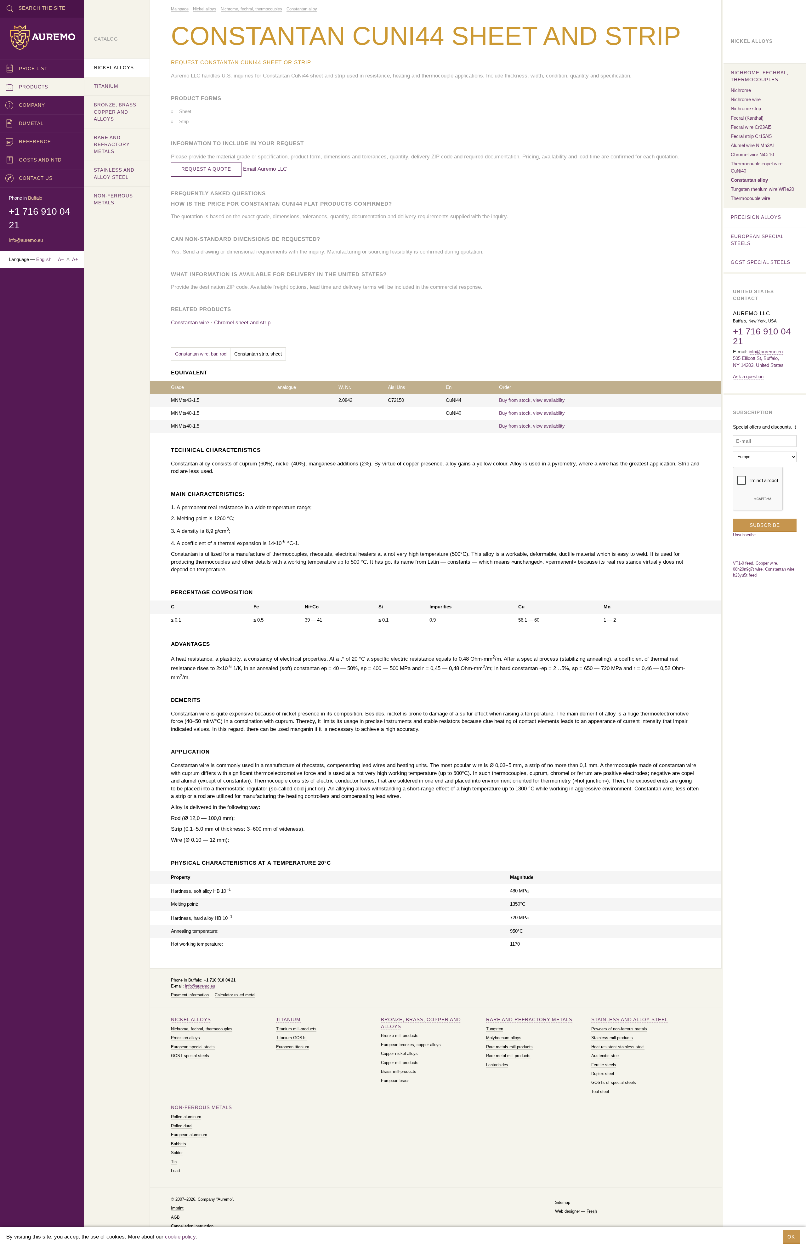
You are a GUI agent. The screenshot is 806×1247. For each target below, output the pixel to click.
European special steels (193, 1047)
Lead (175, 1170)
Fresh (592, 1211)
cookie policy (180, 1237)
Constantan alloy (749, 180)
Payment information (190, 995)
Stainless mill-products (612, 1037)
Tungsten (494, 1029)
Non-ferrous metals (201, 1107)
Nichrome (741, 90)
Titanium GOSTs (291, 1037)
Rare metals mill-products (509, 1047)
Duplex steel (602, 1073)
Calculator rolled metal (235, 995)
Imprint (177, 1208)
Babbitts (178, 1144)
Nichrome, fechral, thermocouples (201, 1029)
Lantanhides (497, 1064)
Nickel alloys (191, 1019)
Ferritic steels (603, 1064)
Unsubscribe (744, 534)
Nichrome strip (746, 108)
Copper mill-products (399, 1062)
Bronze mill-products (399, 1035)
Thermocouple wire (750, 198)
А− (61, 259)
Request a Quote (206, 169)
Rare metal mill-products (508, 1055)
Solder (177, 1152)
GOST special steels (190, 1055)
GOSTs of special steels (613, 1082)
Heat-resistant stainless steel (617, 1047)
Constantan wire (190, 323)
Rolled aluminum (186, 1116)
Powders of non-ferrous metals (619, 1029)
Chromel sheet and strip (242, 323)
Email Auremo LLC (265, 169)
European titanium (292, 1047)
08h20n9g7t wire (748, 569)
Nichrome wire (746, 99)
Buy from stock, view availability (532, 400)
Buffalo (35, 198)
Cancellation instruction (192, 1226)
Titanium (288, 1019)
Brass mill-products (398, 1071)
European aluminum (189, 1134)
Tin (174, 1161)
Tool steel (600, 1091)
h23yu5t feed (745, 575)
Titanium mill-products (296, 1029)
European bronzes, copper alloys (411, 1044)
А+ (75, 259)
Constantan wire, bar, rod (200, 353)
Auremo (42, 37)
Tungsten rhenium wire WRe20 (762, 189)
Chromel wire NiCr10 (752, 154)
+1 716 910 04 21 (762, 336)
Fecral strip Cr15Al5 (751, 136)
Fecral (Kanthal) (747, 118)
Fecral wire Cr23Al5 (751, 127)
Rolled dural (181, 1126)
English (43, 259)
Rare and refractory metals (529, 1019)
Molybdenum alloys (503, 1037)
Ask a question (748, 376)
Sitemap (562, 1202)
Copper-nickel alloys (399, 1053)
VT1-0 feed (743, 563)
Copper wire (766, 563)
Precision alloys (185, 1037)
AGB (175, 1217)
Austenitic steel (605, 1055)
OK (791, 1236)
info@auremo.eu (200, 986)
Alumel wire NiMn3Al (752, 145)
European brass (395, 1080)
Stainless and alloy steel (629, 1019)
